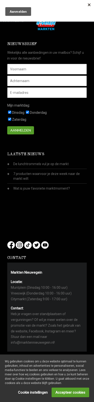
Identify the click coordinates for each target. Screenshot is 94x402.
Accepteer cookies (70, 392)
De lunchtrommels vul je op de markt (41, 164)
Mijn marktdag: (18, 105)
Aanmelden (20, 130)
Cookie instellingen (33, 392)
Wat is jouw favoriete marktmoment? (41, 188)
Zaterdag (19, 119)
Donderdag (38, 112)
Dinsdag (18, 112)
